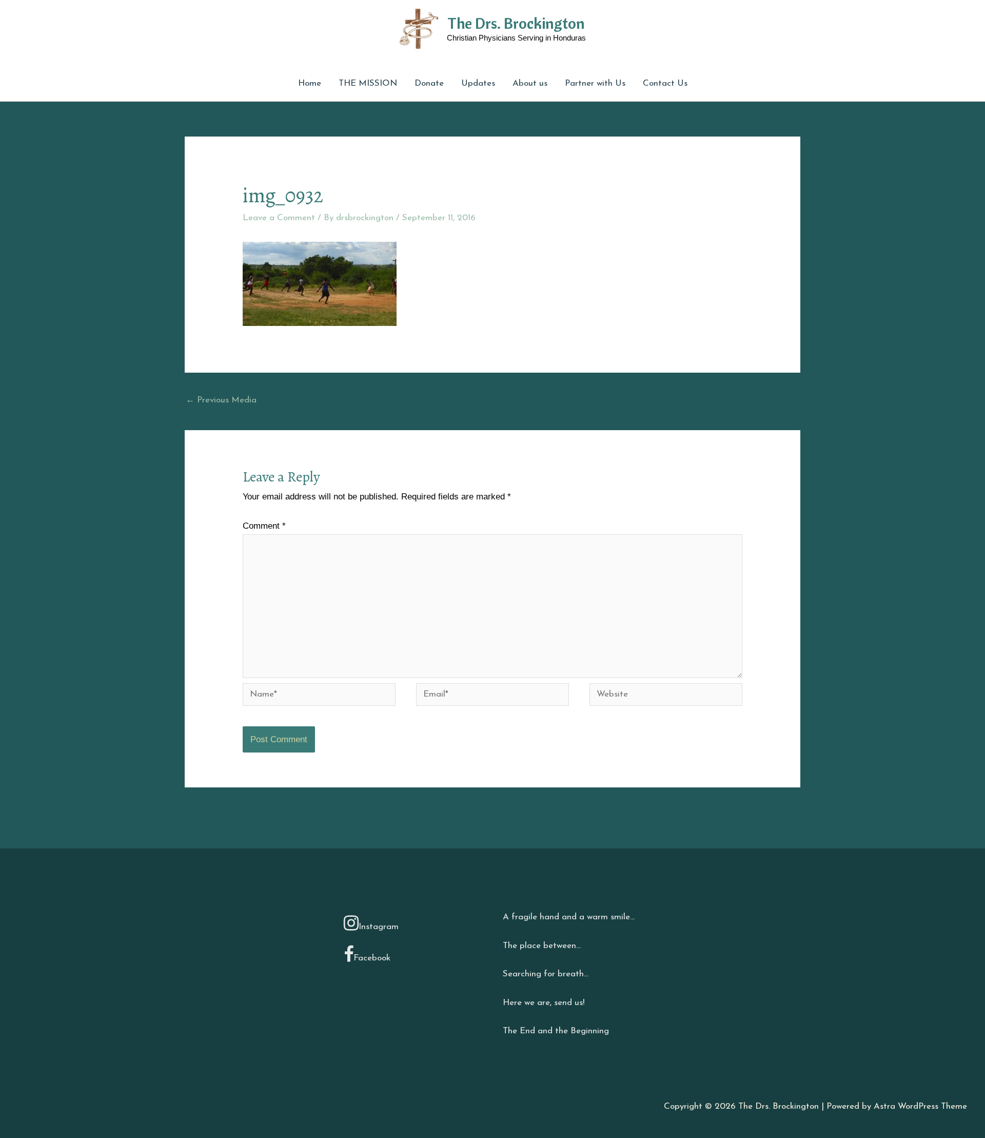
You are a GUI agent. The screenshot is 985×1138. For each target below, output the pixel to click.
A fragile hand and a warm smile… (569, 917)
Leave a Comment (279, 218)
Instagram (379, 926)
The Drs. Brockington (516, 23)
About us (530, 83)
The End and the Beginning (556, 1031)
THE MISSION (368, 83)
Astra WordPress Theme (920, 1106)
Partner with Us (595, 83)
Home (309, 83)
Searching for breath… (545, 974)
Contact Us (665, 83)
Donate (429, 83)
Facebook (371, 958)
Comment (264, 526)
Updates (478, 83)
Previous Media (221, 400)
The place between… (542, 945)
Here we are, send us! (543, 1002)
